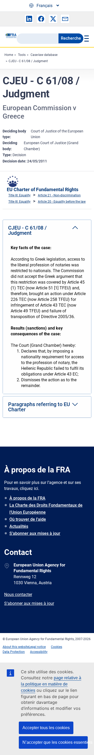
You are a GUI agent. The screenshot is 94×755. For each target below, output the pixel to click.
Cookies (56, 647)
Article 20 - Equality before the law (62, 201)
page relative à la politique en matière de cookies (51, 684)
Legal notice (37, 647)
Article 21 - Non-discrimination (59, 195)
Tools (22, 55)
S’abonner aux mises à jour (34, 533)
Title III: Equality (19, 195)
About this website (16, 647)
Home (8, 55)
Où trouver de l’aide (27, 519)
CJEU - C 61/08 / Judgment (28, 61)
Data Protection (14, 652)
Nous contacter (18, 594)
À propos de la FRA (27, 498)
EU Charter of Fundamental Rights (42, 189)
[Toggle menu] (86, 38)
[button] (29, 19)
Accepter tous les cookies (46, 727)
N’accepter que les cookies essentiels (55, 742)
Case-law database (44, 55)
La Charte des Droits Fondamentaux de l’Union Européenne (46, 509)
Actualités (18, 526)
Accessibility (39, 652)
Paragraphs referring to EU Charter (39, 407)
